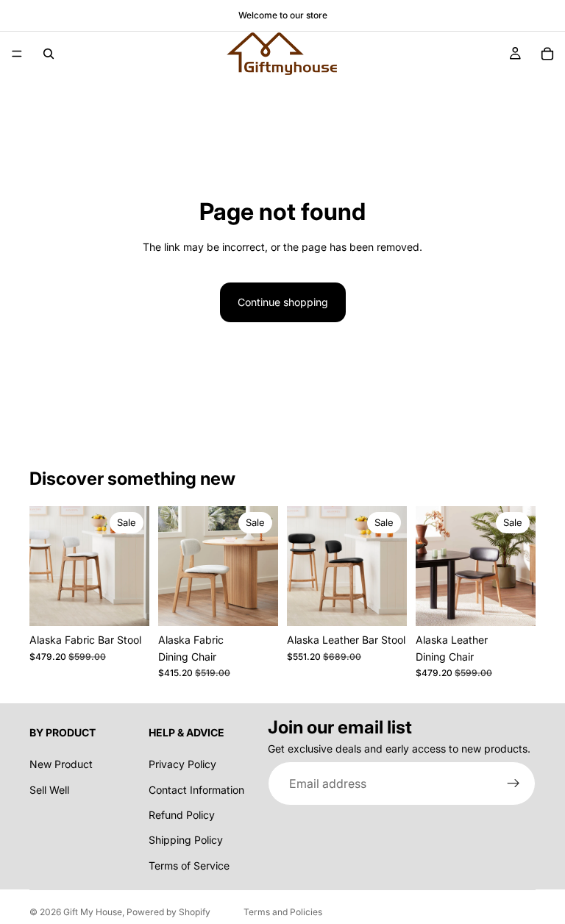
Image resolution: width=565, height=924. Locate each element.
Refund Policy (182, 814)
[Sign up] (513, 783)
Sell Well (49, 789)
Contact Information (196, 789)
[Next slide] (133, 566)
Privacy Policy (182, 764)
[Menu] (17, 54)
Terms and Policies (283, 911)
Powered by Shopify (168, 911)
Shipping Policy (186, 840)
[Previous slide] (45, 566)
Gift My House (92, 911)
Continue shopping (283, 302)
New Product (61, 764)
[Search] (48, 54)
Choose (139, 603)
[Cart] (547, 54)
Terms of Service (189, 865)
